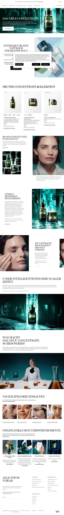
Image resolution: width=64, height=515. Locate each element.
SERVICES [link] (30, 5)
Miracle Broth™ (35, 483)
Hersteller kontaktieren (53, 485)
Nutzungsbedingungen (16, 511)
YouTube (34, 502)
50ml (14, 115)
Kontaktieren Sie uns (39, 464)
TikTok (33, 504)
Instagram (34, 496)
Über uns (50, 487)
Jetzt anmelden (24, 465)
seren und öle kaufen (22, 422)
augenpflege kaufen (36, 422)
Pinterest (34, 500)
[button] (2, 1)
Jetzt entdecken (9, 464)
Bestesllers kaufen (11, 401)
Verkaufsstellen (51, 483)
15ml (5, 115)
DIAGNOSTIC (12, 5)
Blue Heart (34, 485)
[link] (8, 29)
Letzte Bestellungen (52, 491)
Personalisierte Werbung (24, 510)
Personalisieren (19, 64)
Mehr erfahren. (48, 1)
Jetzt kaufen (16, 68)
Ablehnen (36, 64)
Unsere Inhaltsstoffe (37, 481)
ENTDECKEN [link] (37, 5)
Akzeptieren (45, 64)
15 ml (25, 115)
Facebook (34, 498)
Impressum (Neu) (15, 510)
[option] (29, 253)
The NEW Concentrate (10, 117)
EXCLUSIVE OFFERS (21, 5)
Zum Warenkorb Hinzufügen (9, 128)
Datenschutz (34, 510)
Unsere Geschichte (36, 479)
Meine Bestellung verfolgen (38, 487)
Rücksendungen (51, 481)
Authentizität (41, 510)
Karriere (49, 489)
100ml (18, 115)
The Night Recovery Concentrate (29, 118)
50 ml (30, 115)
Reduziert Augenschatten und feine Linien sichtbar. (52, 119)
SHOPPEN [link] (4, 5)
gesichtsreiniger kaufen (52, 422)
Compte (60, 1)
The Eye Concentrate (50, 117)
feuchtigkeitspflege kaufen (8, 422)
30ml (10, 115)
